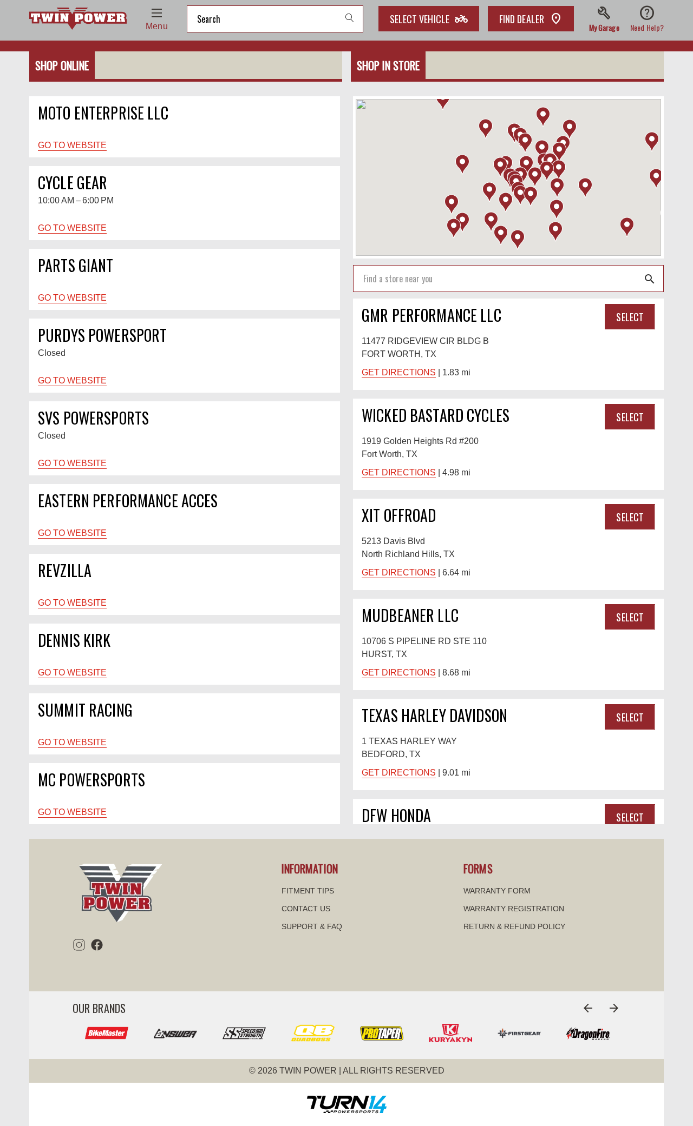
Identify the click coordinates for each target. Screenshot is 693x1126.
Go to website (72, 145)
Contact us (306, 908)
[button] (604, 19)
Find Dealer (521, 19)
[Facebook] (96, 944)
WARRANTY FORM (497, 890)
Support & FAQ (312, 926)
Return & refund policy (514, 926)
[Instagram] (79, 944)
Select (630, 317)
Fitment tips (308, 890)
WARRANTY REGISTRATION (513, 908)
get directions (399, 372)
